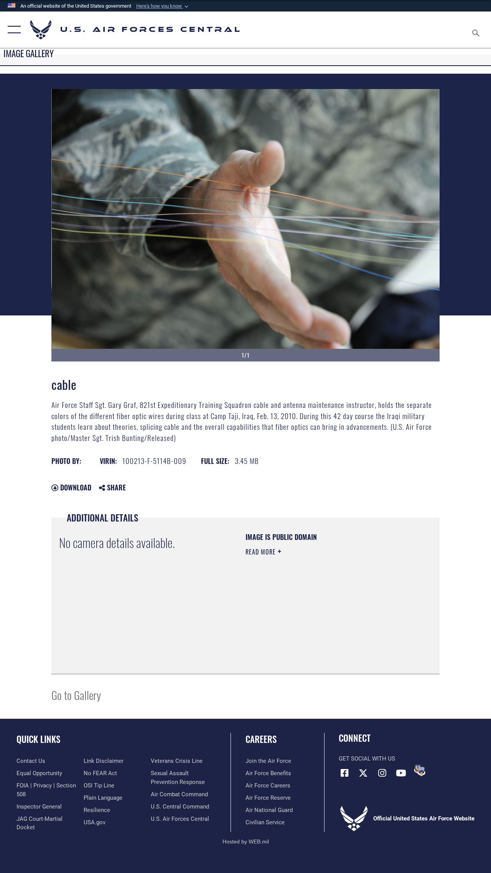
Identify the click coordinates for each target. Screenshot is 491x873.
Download (74, 487)
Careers (261, 739)
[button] (163, 6)
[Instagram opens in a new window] (382, 773)
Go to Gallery (76, 695)
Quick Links (38, 739)
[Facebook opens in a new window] (344, 773)
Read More (262, 551)
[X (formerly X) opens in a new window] (363, 773)
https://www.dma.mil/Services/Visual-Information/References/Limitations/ (314, 616)
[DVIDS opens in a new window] (419, 770)
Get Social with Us (367, 758)
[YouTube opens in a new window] (401, 773)
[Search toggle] (477, 29)
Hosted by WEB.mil (245, 841)
